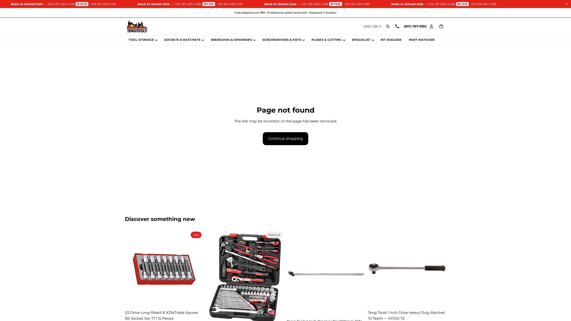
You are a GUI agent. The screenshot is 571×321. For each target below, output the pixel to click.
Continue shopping (285, 138)
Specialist (361, 39)
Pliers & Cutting (326, 39)
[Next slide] (196, 269)
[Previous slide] (131, 269)
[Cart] (441, 26)
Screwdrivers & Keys (282, 39)
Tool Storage (141, 39)
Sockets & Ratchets (182, 39)
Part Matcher (422, 39)
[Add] (196, 301)
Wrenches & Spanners (231, 39)
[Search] (388, 26)
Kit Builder (391, 39)
